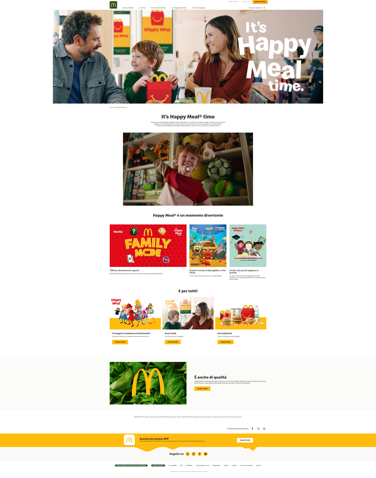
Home (111, 107)
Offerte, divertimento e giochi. (124, 270)
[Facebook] (200, 454)
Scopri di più (120, 342)
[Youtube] (206, 454)
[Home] (113, 5)
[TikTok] (188, 454)
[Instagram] (194, 454)
